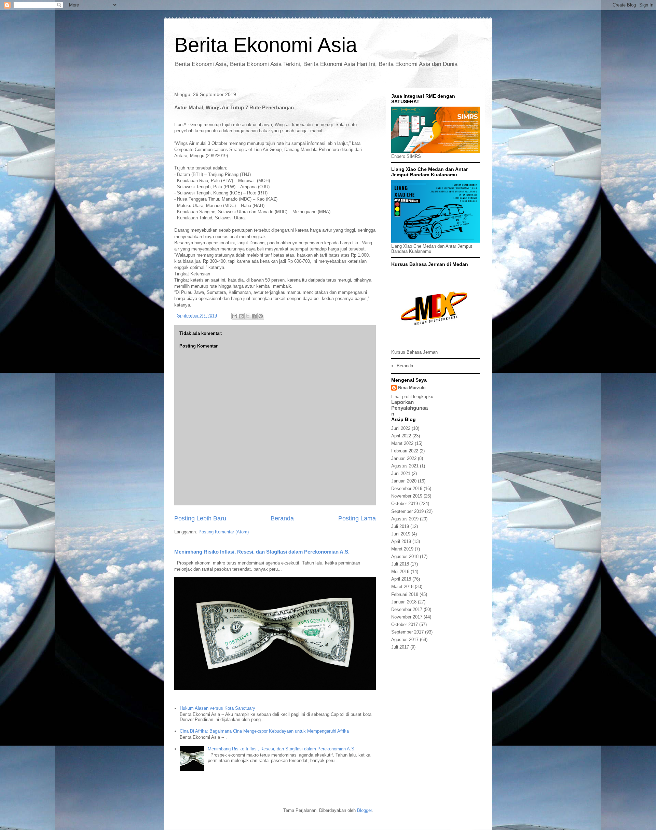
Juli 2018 (400, 564)
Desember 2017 (406, 609)
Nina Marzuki (412, 387)
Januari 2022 (403, 458)
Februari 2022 (404, 450)
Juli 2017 (400, 647)
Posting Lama (357, 518)
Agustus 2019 (405, 518)
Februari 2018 (404, 594)
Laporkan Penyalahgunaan (409, 408)
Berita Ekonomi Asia (265, 44)
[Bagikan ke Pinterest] (260, 316)
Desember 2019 (406, 488)
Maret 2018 (402, 586)
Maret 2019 (402, 549)
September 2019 (407, 511)
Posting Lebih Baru (200, 518)
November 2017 (406, 617)
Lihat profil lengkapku (412, 396)
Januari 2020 (403, 481)
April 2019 (401, 541)
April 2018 (401, 579)
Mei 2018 (400, 571)
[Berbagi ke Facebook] (254, 316)
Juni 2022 (400, 428)
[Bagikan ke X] (247, 316)
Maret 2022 (402, 443)
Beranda (282, 518)
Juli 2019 (400, 526)
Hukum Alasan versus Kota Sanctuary (217, 708)
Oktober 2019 (404, 503)
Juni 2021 (400, 473)
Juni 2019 (400, 533)
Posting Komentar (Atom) (224, 531)
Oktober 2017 (404, 624)
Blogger (364, 810)
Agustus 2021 (405, 465)
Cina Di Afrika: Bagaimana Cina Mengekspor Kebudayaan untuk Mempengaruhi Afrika (264, 731)
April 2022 (401, 435)
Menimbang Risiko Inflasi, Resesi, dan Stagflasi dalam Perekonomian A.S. (262, 552)
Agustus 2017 (405, 639)
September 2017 (407, 632)
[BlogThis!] (241, 316)
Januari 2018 (403, 601)
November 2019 (406, 496)
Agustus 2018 (405, 556)
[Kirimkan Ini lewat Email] (234, 316)
